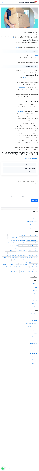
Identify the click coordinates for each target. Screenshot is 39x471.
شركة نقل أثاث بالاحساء (33, 158)
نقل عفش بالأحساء (7, 266)
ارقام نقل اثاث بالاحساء (13, 237)
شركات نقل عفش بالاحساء (11, 255)
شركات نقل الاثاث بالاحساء (32, 252)
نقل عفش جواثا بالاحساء (24, 269)
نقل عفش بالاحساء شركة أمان (26, 2)
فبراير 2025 (35, 293)
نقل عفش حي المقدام (15, 271)
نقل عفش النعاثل (34, 356)
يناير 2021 (35, 300)
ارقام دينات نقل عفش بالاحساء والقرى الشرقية (28, 237)
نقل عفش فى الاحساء (22, 273)
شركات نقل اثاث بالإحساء (32, 250)
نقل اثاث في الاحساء (34, 266)
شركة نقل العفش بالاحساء (17, 259)
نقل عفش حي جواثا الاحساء (32, 273)
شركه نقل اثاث (26, 158)
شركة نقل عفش (8, 259)
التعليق (36, 183)
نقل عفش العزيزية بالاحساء (32, 349)
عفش (13, 37)
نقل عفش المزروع (33, 353)
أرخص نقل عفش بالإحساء (32, 214)
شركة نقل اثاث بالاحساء (7, 157)
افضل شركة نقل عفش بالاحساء (30, 168)
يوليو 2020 (35, 306)
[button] (2, 468)
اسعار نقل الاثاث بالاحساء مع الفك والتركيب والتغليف (27, 242)
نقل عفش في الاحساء (24, 157)
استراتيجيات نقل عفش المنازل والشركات (18, 240)
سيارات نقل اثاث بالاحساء (31, 171)
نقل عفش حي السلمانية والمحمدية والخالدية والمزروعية (29, 271)
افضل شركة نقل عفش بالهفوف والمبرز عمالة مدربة (28, 245)
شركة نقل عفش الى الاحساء (23, 262)
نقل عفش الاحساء (33, 336)
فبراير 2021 (35, 296)
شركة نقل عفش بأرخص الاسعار (31, 323)
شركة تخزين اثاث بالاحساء (33, 257)
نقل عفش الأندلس (33, 333)
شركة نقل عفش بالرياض (24, 264)
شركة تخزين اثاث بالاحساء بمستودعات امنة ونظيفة (20, 257)
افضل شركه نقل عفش (13, 245)
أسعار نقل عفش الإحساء (32, 224)
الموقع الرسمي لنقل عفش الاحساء (29, 164)
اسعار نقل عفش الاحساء (10, 242)
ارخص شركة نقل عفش (21, 111)
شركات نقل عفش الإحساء (32, 255)
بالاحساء (36, 55)
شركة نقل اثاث (34, 316)
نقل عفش (17, 47)
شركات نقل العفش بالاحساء (21, 252)
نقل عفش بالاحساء (24, 59)
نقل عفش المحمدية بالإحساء (32, 221)
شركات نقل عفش (11, 252)
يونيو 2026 (35, 287)
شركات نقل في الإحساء (33, 228)
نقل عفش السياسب (33, 340)
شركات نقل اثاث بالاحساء (21, 250)
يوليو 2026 (35, 283)
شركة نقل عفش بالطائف (13, 264)
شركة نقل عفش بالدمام (33, 264)
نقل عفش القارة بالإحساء (32, 218)
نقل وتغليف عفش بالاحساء (16, 157)
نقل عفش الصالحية (33, 343)
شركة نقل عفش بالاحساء (33, 157)
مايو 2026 (35, 290)
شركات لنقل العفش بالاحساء (17, 247)
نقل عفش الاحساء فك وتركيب (18, 266)
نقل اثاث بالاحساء (34, 330)
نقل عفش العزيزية (33, 346)
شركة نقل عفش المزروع (33, 262)
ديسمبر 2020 (34, 303)
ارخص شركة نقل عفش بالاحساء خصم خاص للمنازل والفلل (28, 235)
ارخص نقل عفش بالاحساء (13, 235)
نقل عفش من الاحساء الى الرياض (10, 273)
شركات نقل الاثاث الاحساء (10, 250)
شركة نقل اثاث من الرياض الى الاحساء (30, 259)
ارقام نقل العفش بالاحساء (32, 240)
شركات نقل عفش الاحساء (22, 255)
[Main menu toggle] (2, 2)
